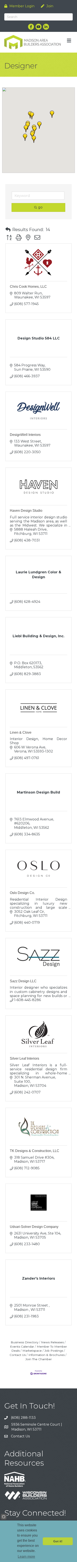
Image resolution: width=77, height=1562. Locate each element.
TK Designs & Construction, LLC (34, 1151)
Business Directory (24, 1342)
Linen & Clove (20, 732)
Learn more (26, 1556)
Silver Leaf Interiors (24, 1058)
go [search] (40, 207)
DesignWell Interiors (25, 435)
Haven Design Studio (26, 510)
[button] (34, 139)
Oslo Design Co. (22, 893)
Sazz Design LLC (23, 981)
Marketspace (32, 1350)
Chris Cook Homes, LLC (28, 286)
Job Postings (53, 1350)
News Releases (52, 1342)
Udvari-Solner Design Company (34, 1227)
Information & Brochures (46, 1355)
